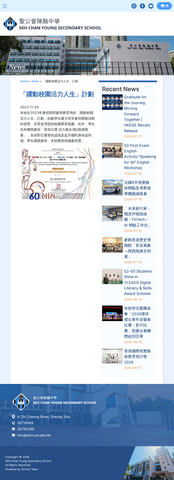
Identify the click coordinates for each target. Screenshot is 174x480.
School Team (29, 469)
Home (24, 81)
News (35, 81)
